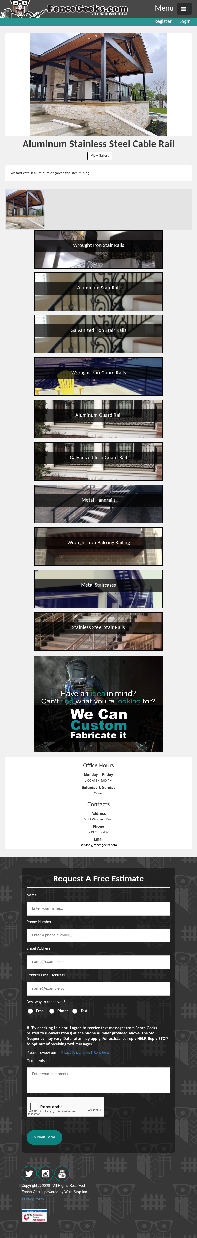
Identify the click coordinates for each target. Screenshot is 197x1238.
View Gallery (100, 156)
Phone (63, 1011)
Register (163, 21)
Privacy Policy (33, 1198)
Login (185, 21)
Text (84, 1011)
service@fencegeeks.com (98, 845)
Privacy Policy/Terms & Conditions (85, 1053)
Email (41, 1011)
